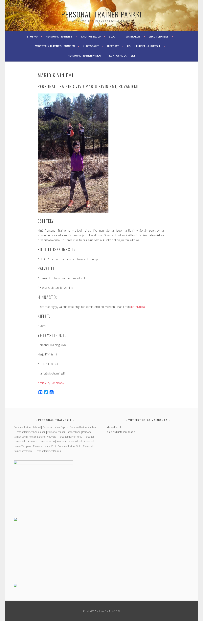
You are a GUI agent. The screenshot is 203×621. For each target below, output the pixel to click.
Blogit (113, 36)
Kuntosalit (91, 46)
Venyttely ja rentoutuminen (55, 46)
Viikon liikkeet (159, 36)
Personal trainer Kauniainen (30, 432)
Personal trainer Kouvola (42, 436)
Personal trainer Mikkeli (69, 441)
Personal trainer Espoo (55, 427)
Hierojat (113, 46)
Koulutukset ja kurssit (143, 46)
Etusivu (32, 36)
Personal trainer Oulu (69, 446)
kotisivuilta (138, 307)
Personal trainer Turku (70, 436)
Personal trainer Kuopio (41, 441)
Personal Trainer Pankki (101, 14)
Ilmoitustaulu (90, 36)
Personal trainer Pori (44, 446)
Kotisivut (43, 383)
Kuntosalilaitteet (122, 55)
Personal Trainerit (59, 36)
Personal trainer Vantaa (83, 427)
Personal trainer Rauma (48, 451)
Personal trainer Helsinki (27, 427)
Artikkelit (133, 36)
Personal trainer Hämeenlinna (63, 432)
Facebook (57, 383)
